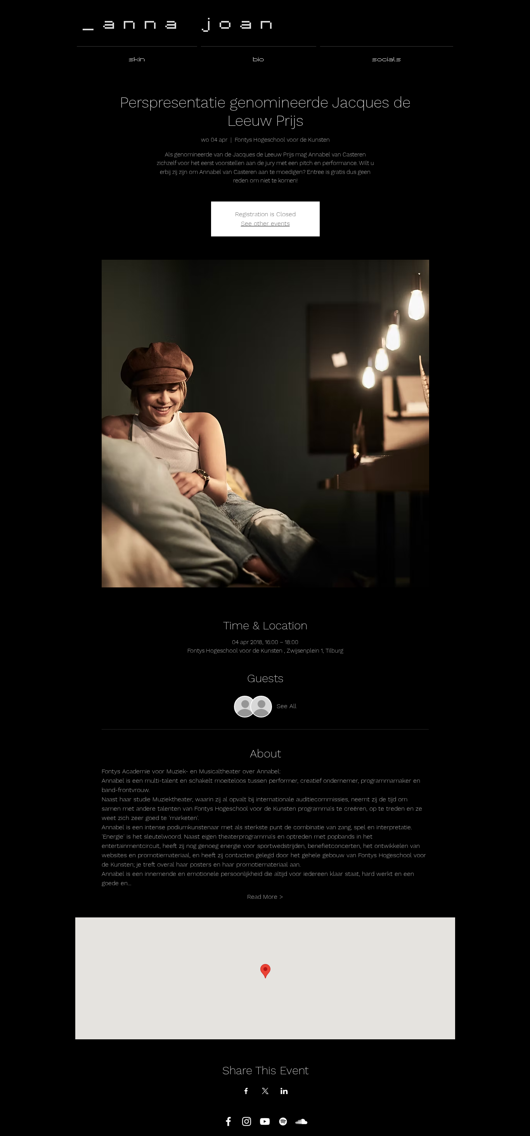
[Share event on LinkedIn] (284, 1091)
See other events (265, 223)
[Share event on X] (265, 1091)
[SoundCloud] (301, 1121)
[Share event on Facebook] (246, 1091)
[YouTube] (265, 1121)
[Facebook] (228, 1121)
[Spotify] (283, 1121)
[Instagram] (247, 1121)
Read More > (265, 896)
